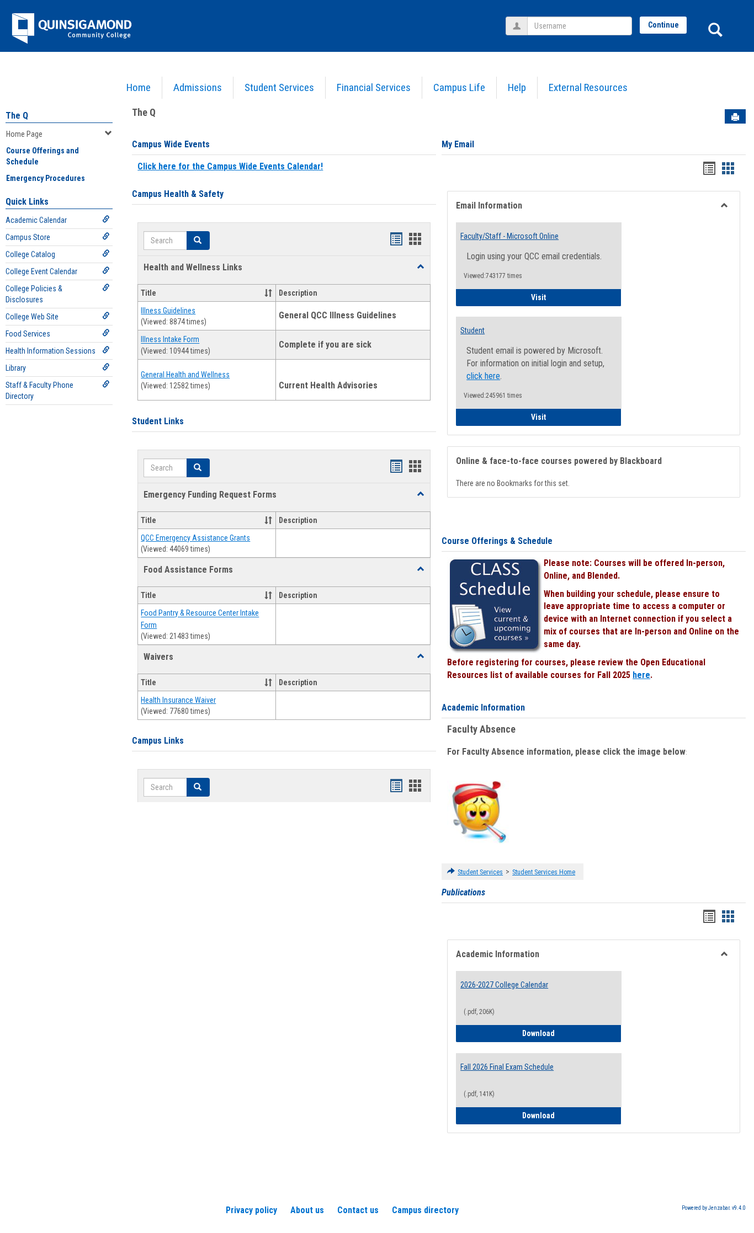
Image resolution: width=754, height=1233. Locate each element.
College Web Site (32, 316)
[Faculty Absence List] (479, 811)
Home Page (24, 134)
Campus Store (28, 237)
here (641, 675)
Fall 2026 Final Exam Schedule (507, 1067)
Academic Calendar (36, 220)
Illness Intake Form (170, 339)
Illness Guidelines (168, 310)
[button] (420, 267)
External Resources (588, 87)
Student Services (279, 87)
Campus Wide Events (171, 144)
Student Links (158, 421)
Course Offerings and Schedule (42, 156)
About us (307, 1210)
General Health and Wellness (185, 374)
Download (572, 1033)
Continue (663, 24)
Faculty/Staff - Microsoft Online (509, 236)
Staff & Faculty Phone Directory (39, 391)
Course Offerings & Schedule (497, 541)
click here (483, 376)
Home (138, 87)
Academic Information (483, 707)
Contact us (358, 1210)
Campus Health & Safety (178, 194)
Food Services (28, 333)
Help (517, 87)
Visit (576, 297)
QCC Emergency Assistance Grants (195, 537)
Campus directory (425, 1210)
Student (472, 330)
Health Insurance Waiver (178, 700)
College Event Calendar (41, 271)
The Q (17, 115)
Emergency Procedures (45, 178)
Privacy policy (251, 1210)
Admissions (197, 87)
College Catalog (30, 254)
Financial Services (374, 87)
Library (16, 368)
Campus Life (459, 87)
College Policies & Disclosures (34, 294)
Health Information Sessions (50, 350)
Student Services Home (543, 872)
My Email (458, 144)
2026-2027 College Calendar (504, 984)
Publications (463, 892)
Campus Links (158, 740)
